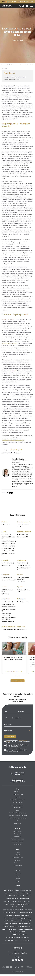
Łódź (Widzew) (10, 915)
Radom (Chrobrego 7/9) (11, 923)
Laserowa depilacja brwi (11, 79)
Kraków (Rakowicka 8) (17, 906)
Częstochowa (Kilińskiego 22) (23, 893)
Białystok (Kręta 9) (9, 890)
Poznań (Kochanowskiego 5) (24, 920)
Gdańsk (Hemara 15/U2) (12, 898)
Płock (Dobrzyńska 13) (9, 920)
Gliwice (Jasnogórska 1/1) (10, 901)
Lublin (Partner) (28, 909)
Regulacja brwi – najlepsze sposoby (15, 77)
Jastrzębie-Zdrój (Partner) (24, 901)
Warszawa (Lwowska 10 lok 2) (17, 932)
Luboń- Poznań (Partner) (9, 912)
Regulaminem (21, 740)
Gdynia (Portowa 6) (24, 898)
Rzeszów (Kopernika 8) (9, 926)
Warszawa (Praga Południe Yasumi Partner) (17, 937)
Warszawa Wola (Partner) (11, 940)
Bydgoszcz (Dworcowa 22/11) (23, 890)
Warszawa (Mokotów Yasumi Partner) (17, 934)
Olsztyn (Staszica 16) (9, 918)
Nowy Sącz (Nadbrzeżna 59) (22, 915)
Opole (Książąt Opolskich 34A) (23, 918)
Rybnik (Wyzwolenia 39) (24, 923)
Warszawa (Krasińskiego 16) (25, 929)
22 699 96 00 (19, 775)
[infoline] (20, 6)
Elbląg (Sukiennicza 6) (25, 895)
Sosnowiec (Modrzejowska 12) (24, 926)
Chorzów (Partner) (9, 893)
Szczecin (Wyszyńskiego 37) (9, 929)
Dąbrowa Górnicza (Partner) (11, 895)
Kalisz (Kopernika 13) (11, 904)
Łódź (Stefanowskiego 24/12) (24, 912)
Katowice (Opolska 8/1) (23, 904)
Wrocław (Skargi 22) (24, 940)
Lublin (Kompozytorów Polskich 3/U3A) (13, 909)
